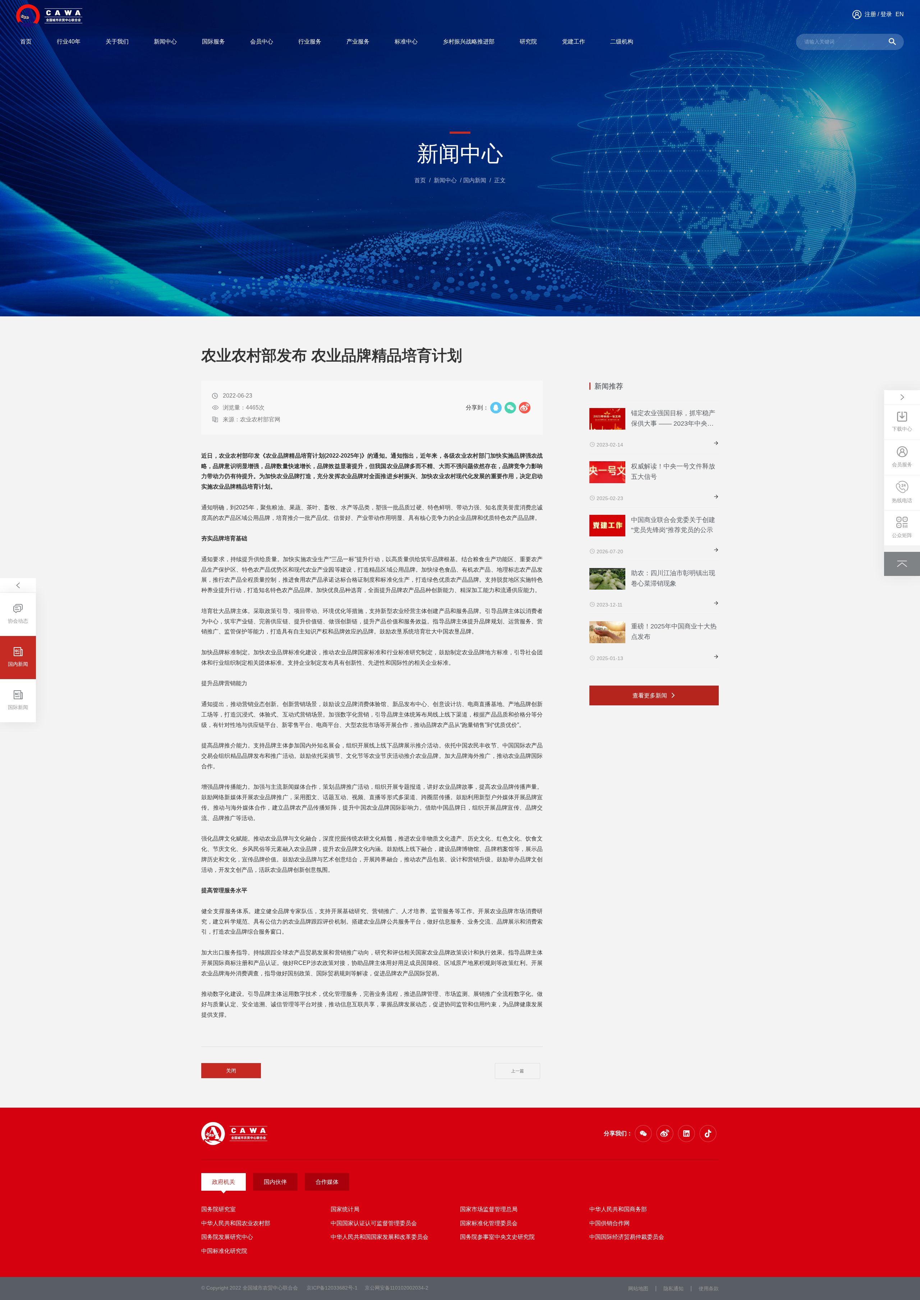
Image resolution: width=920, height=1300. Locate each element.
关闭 (231, 1071)
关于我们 (117, 41)
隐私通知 (673, 1288)
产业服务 (357, 41)
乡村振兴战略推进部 (468, 41)
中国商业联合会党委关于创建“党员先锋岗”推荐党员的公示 (673, 525)
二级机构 (621, 41)
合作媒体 (327, 1182)
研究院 (528, 41)
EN (900, 14)
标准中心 (406, 41)
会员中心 (261, 41)
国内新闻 (474, 180)
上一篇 (517, 1071)
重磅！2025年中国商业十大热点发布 (674, 631)
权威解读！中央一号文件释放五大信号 (673, 471)
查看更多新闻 (650, 695)
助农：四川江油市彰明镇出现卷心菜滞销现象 (673, 578)
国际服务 (213, 41)
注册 (870, 14)
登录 (886, 14)
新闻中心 (165, 41)
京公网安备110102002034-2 (396, 1288)
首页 (26, 41)
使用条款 (709, 1288)
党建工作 (573, 41)
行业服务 (309, 41)
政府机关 (223, 1182)
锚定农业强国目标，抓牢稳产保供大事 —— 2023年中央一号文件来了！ (673, 419)
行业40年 (68, 41)
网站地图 (638, 1288)
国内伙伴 (275, 1182)
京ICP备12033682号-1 (332, 1288)
